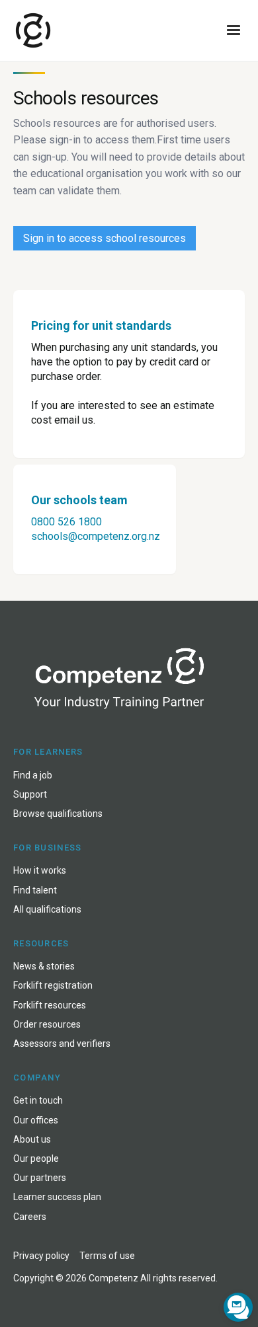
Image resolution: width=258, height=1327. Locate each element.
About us (32, 1139)
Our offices (35, 1120)
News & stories (44, 966)
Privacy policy (41, 1255)
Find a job (32, 775)
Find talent (35, 890)
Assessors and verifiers (61, 1043)
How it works (39, 870)
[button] (233, 30)
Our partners (39, 1177)
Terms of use (107, 1255)
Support (30, 794)
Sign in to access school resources (104, 238)
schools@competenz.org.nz (95, 536)
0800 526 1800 (66, 521)
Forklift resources (49, 1005)
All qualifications (47, 909)
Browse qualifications (58, 813)
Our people (36, 1158)
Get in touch (38, 1100)
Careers (29, 1216)
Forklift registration (53, 985)
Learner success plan (57, 1197)
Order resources (47, 1024)
